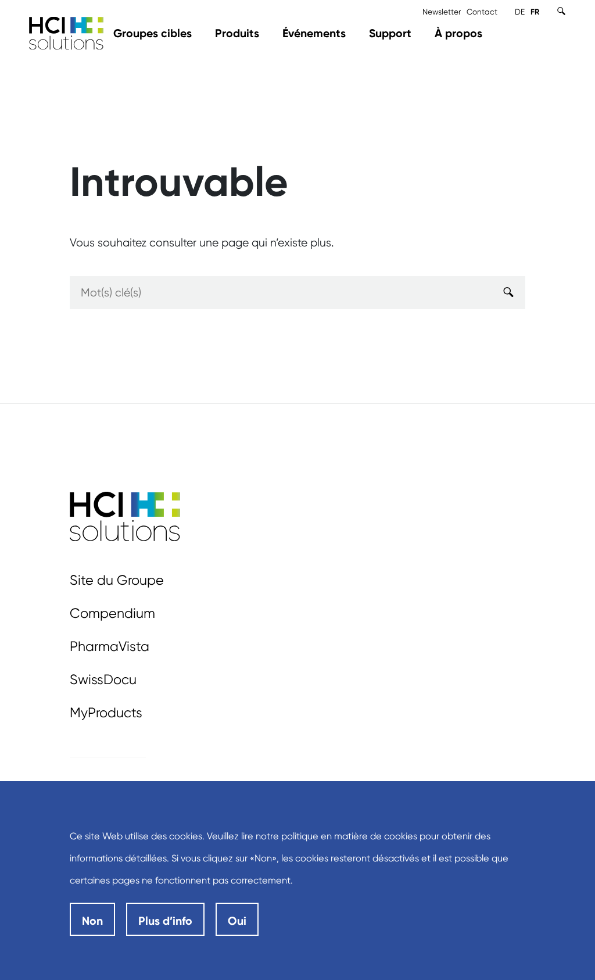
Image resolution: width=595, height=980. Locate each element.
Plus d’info (165, 921)
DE (520, 11)
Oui (237, 921)
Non (92, 921)
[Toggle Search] (561, 11)
